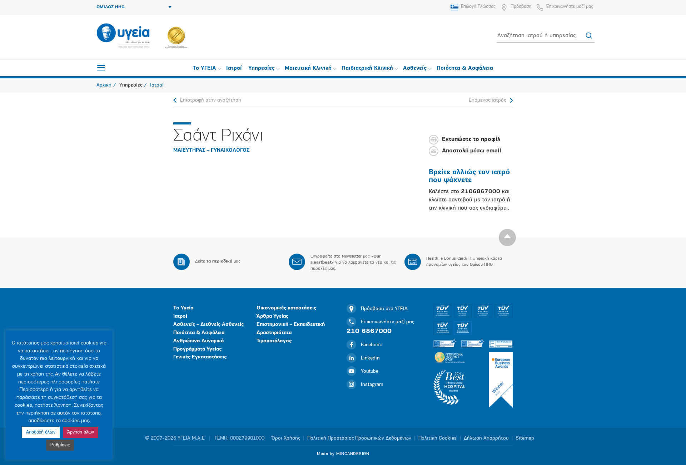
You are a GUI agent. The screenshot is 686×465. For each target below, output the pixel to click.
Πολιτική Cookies (437, 438)
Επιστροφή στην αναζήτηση (210, 100)
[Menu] (101, 67)
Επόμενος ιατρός (487, 100)
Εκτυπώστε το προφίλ (471, 140)
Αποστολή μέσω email (471, 151)
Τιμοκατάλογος (274, 341)
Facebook (371, 345)
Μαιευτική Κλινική (308, 68)
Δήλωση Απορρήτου (486, 438)
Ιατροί (234, 68)
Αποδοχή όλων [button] (40, 432)
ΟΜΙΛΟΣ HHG (110, 7)
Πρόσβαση (521, 6)
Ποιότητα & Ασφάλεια (465, 68)
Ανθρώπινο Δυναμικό (198, 341)
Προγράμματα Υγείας (197, 349)
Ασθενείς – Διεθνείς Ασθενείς (208, 324)
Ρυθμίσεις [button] (60, 445)
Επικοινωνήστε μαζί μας (569, 6)
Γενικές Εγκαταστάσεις (200, 357)
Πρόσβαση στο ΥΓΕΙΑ (384, 309)
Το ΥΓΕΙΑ (204, 68)
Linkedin (370, 358)
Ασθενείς (415, 68)
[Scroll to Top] (507, 237)
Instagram (372, 384)
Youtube (369, 371)
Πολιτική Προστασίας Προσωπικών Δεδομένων (359, 438)
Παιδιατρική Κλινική (367, 68)
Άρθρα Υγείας (272, 316)
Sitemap (525, 438)
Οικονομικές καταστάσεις (286, 308)
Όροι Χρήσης (286, 438)
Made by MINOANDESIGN (343, 454)
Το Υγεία (183, 308)
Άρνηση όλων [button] (80, 432)
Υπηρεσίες (261, 68)
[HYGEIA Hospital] (123, 36)
